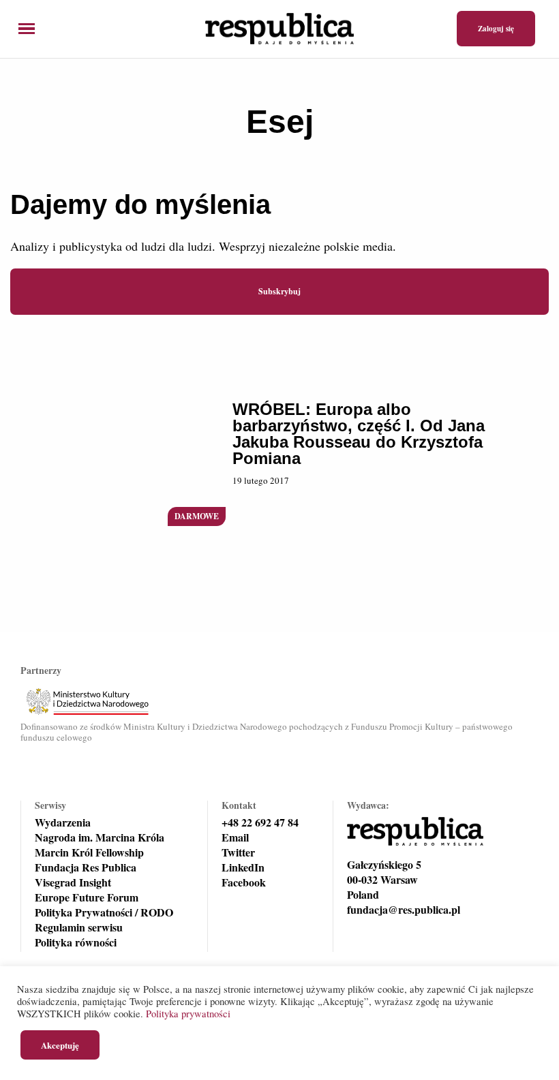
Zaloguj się (496, 28)
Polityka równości (76, 942)
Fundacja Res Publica (85, 867)
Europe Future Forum (86, 897)
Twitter (238, 852)
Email (235, 837)
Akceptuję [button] (60, 1044)
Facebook (244, 882)
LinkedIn (243, 867)
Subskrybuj (279, 291)
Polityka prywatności (188, 1013)
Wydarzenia (63, 822)
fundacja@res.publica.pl (403, 909)
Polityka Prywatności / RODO (104, 912)
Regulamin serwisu (79, 927)
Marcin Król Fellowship (89, 852)
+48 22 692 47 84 (260, 822)
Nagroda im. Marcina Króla (99, 837)
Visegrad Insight (73, 882)
